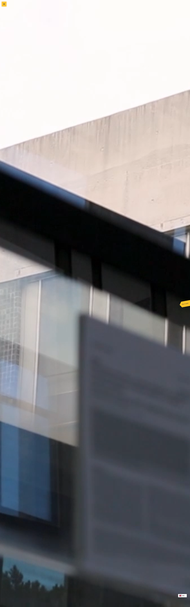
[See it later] (185, 303)
